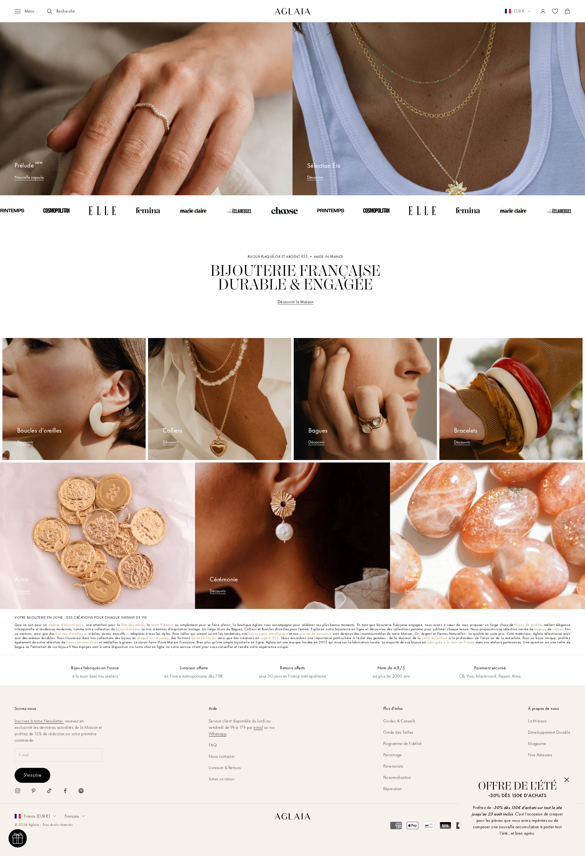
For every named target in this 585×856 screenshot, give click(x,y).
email (258, 727)
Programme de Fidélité (402, 743)
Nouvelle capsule (29, 177)
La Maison (537, 721)
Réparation (392, 788)
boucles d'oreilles (69, 633)
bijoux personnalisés (82, 642)
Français (72, 816)
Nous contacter (222, 756)
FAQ (213, 745)
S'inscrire (32, 775)
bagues (540, 629)
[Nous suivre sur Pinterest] (33, 791)
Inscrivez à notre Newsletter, (39, 721)
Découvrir (315, 177)
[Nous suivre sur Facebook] (65, 791)
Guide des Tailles (398, 732)
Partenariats (393, 766)
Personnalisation (397, 777)
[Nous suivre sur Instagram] (18, 791)
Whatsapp (217, 733)
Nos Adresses (540, 754)
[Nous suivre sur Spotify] (81, 791)
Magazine (537, 743)
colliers (558, 629)
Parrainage (392, 754)
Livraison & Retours (225, 767)
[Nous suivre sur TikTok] (49, 791)
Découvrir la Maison (296, 301)
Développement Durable (549, 732)
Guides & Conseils (399, 721)
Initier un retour (222, 779)
